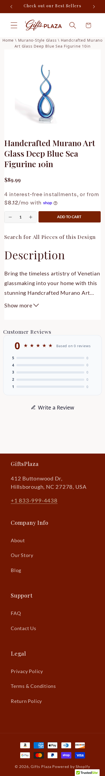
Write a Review (56, 407)
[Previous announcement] (11, 7)
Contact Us (23, 628)
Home (8, 40)
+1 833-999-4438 (34, 500)
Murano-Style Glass (38, 40)
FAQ (16, 613)
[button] (14, 25)
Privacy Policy (27, 671)
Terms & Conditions (33, 686)
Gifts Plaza (41, 766)
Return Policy (26, 701)
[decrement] (10, 217)
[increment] (30, 217)
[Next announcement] (94, 7)
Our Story (22, 555)
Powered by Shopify (71, 766)
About (18, 540)
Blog (16, 570)
